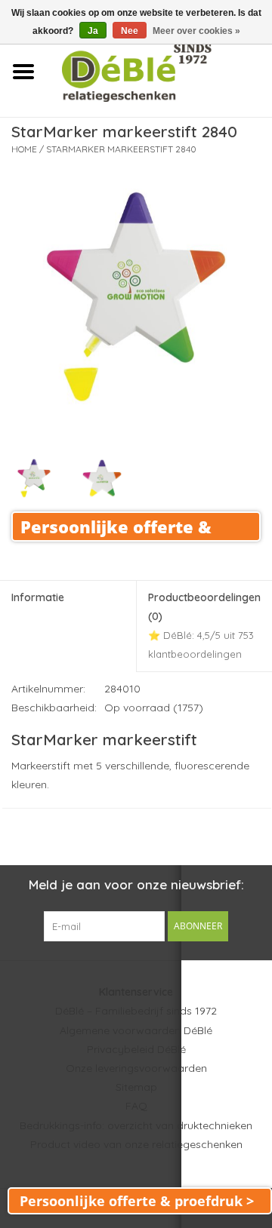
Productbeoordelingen (204, 626)
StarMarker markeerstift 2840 (121, 149)
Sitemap (136, 1087)
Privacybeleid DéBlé (136, 1049)
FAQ (136, 1106)
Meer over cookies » (196, 31)
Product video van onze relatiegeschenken (136, 1144)
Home (24, 149)
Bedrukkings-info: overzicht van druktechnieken (136, 1125)
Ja (93, 31)
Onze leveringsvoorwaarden (136, 1068)
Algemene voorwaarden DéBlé (136, 1030)
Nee (129, 31)
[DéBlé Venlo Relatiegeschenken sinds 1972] (159, 71)
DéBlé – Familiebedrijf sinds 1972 (136, 1011)
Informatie (37, 597)
